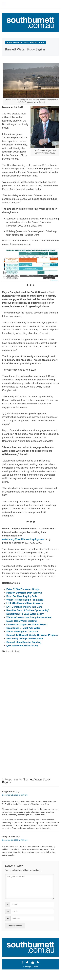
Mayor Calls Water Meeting (21, 621)
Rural (42, 42)
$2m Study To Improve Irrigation (24, 638)
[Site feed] (38, 962)
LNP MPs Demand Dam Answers (24, 603)
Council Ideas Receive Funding (23, 642)
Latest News (31, 42)
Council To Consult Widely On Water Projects (32, 635)
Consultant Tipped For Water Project (27, 624)
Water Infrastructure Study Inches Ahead (29, 617)
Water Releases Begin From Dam (24, 599)
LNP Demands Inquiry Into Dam (24, 607)
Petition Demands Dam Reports (24, 592)
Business (10, 42)
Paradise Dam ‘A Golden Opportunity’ (27, 610)
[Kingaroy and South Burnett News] (30, 22)
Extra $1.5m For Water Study (22, 589)
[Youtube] (33, 962)
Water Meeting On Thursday (22, 631)
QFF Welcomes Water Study (22, 645)
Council (20, 42)
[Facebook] (22, 962)
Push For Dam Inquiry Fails (21, 596)
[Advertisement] (27, 687)
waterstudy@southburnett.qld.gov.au (23, 539)
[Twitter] (27, 962)
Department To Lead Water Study (25, 614)
